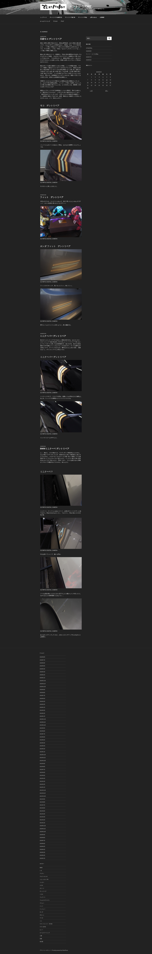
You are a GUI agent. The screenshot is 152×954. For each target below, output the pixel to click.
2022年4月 (42, 778)
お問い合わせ (93, 17)
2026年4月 (42, 669)
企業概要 (102, 17)
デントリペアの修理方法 (56, 17)
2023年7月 (42, 734)
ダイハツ (42, 888)
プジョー (42, 903)
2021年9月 (42, 799)
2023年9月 (42, 728)
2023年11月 (43, 722)
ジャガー (42, 882)
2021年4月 (42, 814)
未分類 (41, 941)
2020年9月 (42, 834)
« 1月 (91, 90)
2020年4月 (42, 849)
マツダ (41, 918)
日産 (41, 938)
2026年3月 (42, 671)
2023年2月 (42, 748)
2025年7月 (42, 695)
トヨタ (41, 894)
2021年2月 (42, 819)
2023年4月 (42, 743)
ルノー (41, 929)
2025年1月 (42, 707)
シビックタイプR (44, 879)
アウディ (42, 873)
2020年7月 (42, 840)
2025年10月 (43, 686)
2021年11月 (43, 793)
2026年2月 (42, 674)
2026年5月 (42, 666)
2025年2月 (42, 704)
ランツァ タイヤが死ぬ (92, 54)
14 (87, 82)
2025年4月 (42, 701)
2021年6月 (42, 808)
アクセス (55, 21)
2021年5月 (42, 811)
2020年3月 (42, 852)
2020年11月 (43, 828)
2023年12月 (43, 719)
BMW (41, 867)
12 (106, 80)
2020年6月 (42, 843)
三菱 (41, 935)
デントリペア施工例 (70, 17)
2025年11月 (43, 683)
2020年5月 (42, 846)
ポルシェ (42, 915)
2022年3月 (42, 781)
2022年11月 (43, 757)
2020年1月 (42, 858)
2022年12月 (43, 754)
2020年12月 (43, 825)
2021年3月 (42, 816)
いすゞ (41, 870)
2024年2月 (42, 713)
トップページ (43, 17)
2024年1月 (42, 716)
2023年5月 (42, 740)
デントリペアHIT (80, 6)
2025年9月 (42, 689)
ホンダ (41, 912)
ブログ (62, 21)
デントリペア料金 (82, 17)
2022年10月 (43, 760)
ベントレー (42, 909)
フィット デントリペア (51, 197)
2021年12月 (43, 790)
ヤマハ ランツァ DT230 (46, 923)
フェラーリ (42, 897)
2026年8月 (88, 51)
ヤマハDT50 (43, 926)
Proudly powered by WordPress (60, 950)
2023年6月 (42, 737)
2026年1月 (42, 677)
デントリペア (43, 891)
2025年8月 (42, 692)
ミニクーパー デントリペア (53, 336)
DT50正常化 (89, 48)
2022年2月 (42, 784)
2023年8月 (42, 731)
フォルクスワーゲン (45, 900)
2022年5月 (42, 775)
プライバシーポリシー (45, 950)
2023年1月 (42, 751)
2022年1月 (42, 787)
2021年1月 (42, 822)
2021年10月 (43, 796)
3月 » (106, 90)
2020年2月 (42, 855)
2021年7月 (42, 805)
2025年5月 (42, 698)
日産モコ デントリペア (51, 39)
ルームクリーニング (45, 21)
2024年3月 (42, 710)
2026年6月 (88, 60)
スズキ (41, 885)
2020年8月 (42, 837)
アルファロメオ (44, 876)
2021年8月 (42, 802)
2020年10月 (43, 831)
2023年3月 (42, 745)
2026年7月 (88, 57)
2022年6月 (42, 772)
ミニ (41, 921)
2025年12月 (43, 680)
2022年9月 (42, 763)
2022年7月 (42, 769)
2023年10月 (43, 725)
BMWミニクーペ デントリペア (54, 448)
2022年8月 (42, 766)
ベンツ (41, 906)
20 (110, 82)
